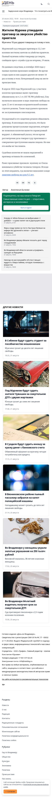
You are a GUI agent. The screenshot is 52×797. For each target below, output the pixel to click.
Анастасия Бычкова (28, 19)
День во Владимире (8, 3)
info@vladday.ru (25, 661)
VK (17, 183)
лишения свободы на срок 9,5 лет (18, 174)
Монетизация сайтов (11, 731)
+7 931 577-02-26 (25, 658)
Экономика (6, 765)
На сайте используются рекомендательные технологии (25, 679)
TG (29, 183)
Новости (7, 21)
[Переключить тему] (42, 4)
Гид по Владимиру (9, 752)
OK (23, 183)
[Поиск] (48, 4)
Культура (5, 761)
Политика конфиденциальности (15, 736)
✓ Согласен (10, 791)
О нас (4, 709)
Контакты (6, 718)
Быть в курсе (26, 207)
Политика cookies (9, 740)
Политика (6, 770)
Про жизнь (6, 779)
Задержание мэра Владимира (20, 11)
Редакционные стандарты (13, 723)
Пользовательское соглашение (15, 727)
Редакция (6, 714)
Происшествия (19, 21)
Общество (6, 757)
